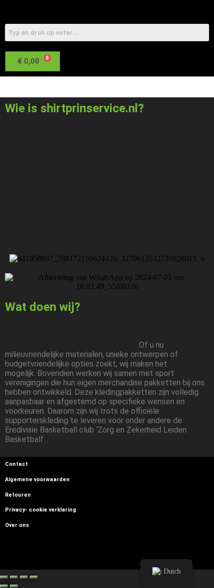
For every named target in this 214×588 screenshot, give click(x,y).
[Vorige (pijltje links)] (4, 586)
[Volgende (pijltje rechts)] (14, 586)
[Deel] (24, 577)
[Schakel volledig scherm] (14, 577)
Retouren (18, 495)
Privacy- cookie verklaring (40, 510)
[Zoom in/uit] (4, 577)
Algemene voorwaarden (37, 479)
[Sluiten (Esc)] (34, 577)
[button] (100, 86)
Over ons (17, 525)
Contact (16, 464)
